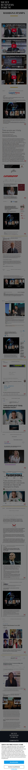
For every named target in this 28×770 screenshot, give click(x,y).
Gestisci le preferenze (14, 767)
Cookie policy (14, 769)
